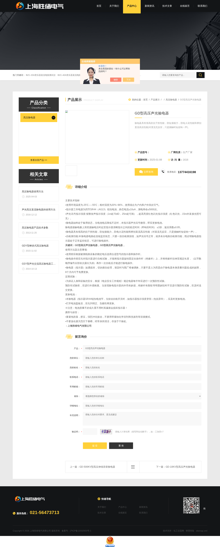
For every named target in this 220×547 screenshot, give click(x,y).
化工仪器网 (178, 531)
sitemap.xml (201, 531)
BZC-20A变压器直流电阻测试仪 (41, 75)
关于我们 (114, 6)
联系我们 (202, 6)
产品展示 (155, 99)
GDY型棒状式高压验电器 (35, 245)
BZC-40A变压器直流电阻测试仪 (72, 75)
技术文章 (167, 6)
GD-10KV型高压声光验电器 (180, 467)
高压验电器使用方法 (32, 191)
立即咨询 (148, 172)
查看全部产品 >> (38, 160)
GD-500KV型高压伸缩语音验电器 (97, 467)
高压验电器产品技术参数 (35, 227)
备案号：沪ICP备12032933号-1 (76, 531)
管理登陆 (190, 531)
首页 (99, 6)
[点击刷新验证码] (106, 431)
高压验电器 (29, 117)
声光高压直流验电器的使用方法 (38, 209)
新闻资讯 (149, 6)
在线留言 (185, 6)
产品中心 (132, 6)
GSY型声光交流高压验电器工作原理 (41, 263)
